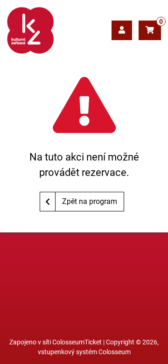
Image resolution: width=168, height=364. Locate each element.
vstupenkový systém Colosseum (84, 352)
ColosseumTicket (77, 342)
